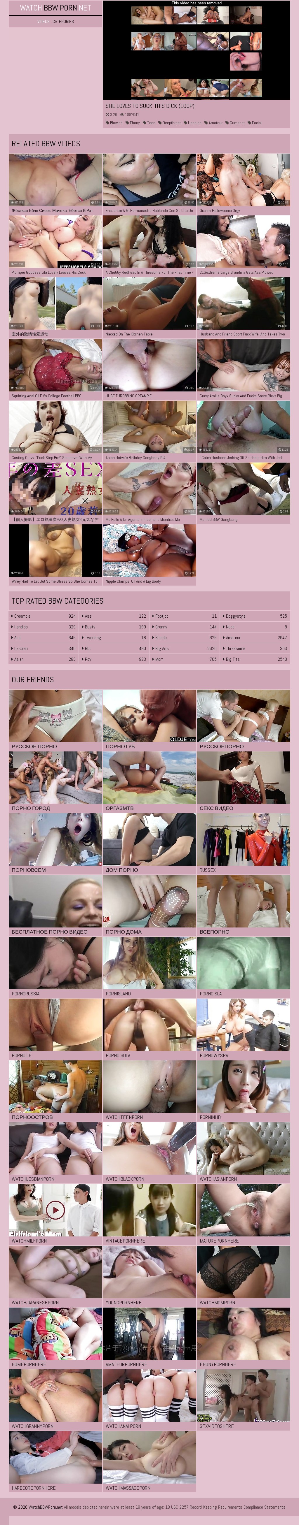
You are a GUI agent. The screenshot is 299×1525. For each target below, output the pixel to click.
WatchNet (55, 8)
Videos (43, 21)
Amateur (215, 122)
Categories (63, 21)
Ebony (134, 122)
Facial (256, 122)
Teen (150, 122)
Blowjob (116, 122)
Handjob (194, 122)
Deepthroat (171, 122)
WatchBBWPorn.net (46, 1507)
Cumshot (237, 122)
